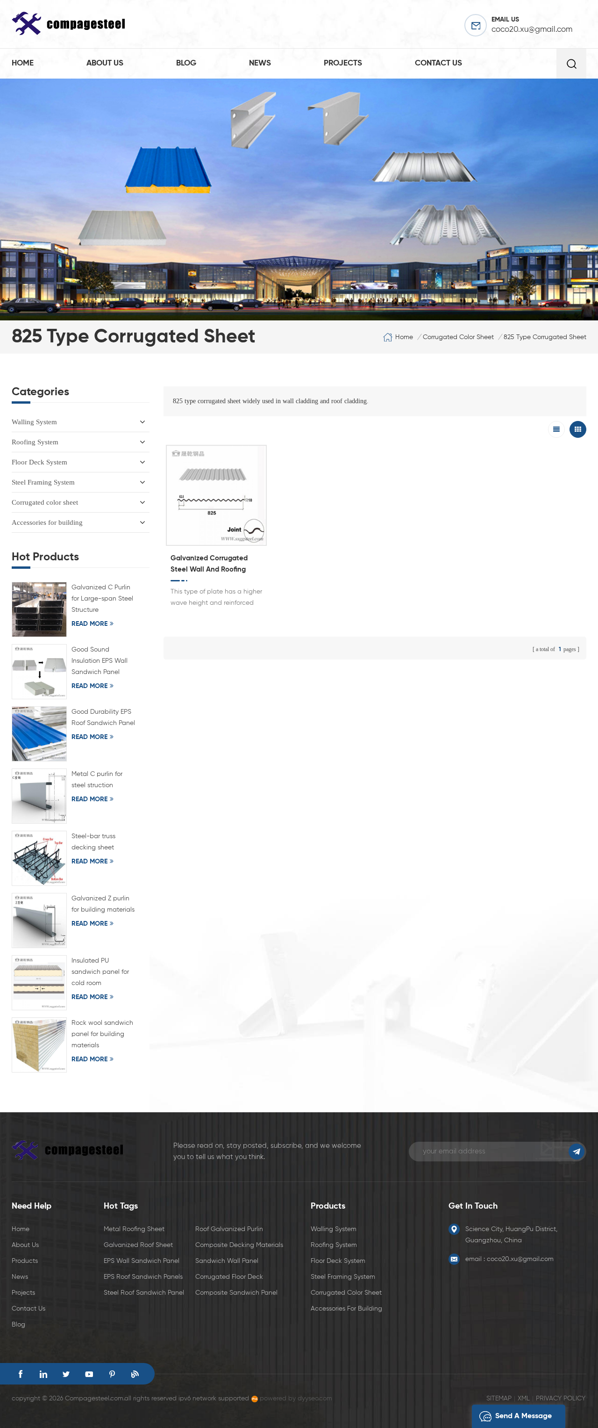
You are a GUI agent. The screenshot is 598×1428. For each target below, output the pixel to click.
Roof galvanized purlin (229, 1229)
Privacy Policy (560, 1398)
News (20, 1277)
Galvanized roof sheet (138, 1245)
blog (186, 63)
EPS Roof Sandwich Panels (143, 1277)
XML (524, 1398)
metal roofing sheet (134, 1229)
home (23, 63)
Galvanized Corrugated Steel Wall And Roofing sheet (209, 565)
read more (89, 624)
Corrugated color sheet (45, 502)
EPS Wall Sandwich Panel (141, 1261)
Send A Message (523, 1416)
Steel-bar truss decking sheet (93, 842)
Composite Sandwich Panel (236, 1293)
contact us (438, 63)
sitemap (499, 1398)
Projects (23, 1293)
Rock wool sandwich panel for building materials (102, 1034)
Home (20, 1229)
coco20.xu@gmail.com (531, 30)
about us (104, 63)
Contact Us (28, 1308)
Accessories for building (47, 522)
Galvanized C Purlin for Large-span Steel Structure (102, 598)
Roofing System (35, 442)
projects (343, 63)
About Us (25, 1245)
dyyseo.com (315, 1398)
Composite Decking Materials (239, 1245)
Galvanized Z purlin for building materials (103, 904)
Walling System (34, 422)
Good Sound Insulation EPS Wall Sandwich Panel (99, 660)
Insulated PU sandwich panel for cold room (100, 971)
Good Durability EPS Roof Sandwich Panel (103, 717)
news (260, 63)
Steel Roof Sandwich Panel (144, 1293)
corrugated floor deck (229, 1277)
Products (25, 1261)
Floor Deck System (39, 462)
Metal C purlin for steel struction (96, 780)
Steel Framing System (43, 482)
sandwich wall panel (226, 1261)
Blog (18, 1324)
